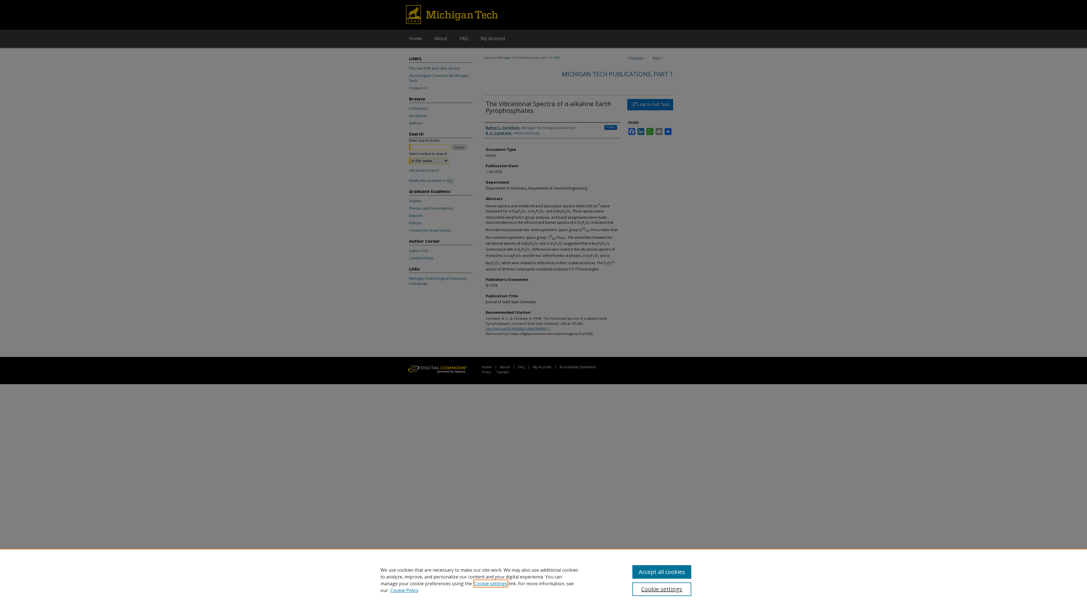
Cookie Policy (404, 590)
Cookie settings (490, 583)
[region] (543, 580)
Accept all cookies (662, 572)
